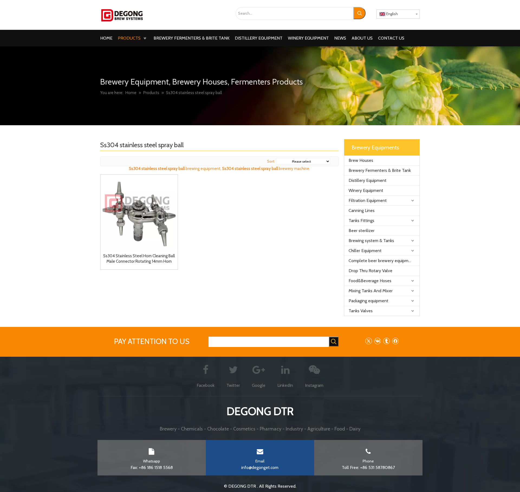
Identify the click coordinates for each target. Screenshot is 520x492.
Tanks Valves (361, 310)
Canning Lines (362, 210)
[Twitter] (368, 340)
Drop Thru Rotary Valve (370, 270)
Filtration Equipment (368, 200)
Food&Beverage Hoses (370, 280)
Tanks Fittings (361, 220)
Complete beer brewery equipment (382, 260)
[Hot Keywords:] (359, 13)
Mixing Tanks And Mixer (371, 290)
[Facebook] (395, 340)
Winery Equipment (366, 190)
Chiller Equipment (365, 250)
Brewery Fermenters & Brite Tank (380, 170)
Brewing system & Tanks (371, 240)
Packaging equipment (368, 300)
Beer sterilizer (362, 230)
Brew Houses (361, 160)
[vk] (377, 340)
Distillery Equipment (367, 180)
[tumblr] (386, 340)
